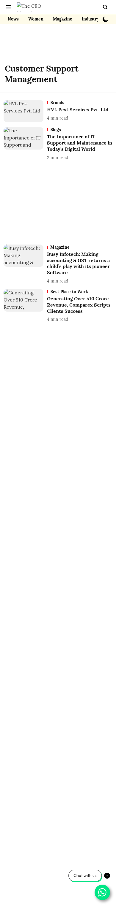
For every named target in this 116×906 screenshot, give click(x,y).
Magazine (62, 19)
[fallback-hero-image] (25, 111)
